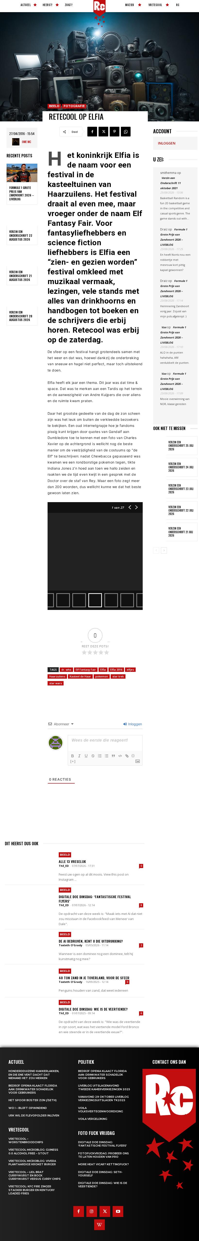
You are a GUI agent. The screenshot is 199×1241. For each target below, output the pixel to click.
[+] (73, 761)
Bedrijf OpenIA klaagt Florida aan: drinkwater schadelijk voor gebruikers (32, 1089)
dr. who (66, 669)
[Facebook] (92, 131)
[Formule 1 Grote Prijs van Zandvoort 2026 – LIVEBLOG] (22, 173)
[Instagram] (91, 1211)
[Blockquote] (113, 756)
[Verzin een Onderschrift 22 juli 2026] (159, 510)
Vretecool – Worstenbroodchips (25, 1140)
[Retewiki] (99, 1224)
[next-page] (164, 550)
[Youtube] (118, 1211)
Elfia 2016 (116, 669)
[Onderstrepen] (86, 756)
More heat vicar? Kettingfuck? (103, 1164)
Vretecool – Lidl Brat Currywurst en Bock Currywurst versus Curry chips (34, 1175)
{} (133, 755)
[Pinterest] (114, 131)
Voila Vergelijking (92, 1119)
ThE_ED (64, 866)
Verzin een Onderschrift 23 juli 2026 (180, 488)
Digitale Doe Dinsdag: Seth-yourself (100, 1173)
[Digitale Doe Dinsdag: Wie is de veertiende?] (30, 1014)
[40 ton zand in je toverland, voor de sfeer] (30, 981)
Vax (163, 327)
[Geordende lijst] (99, 756)
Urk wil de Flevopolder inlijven (33, 1115)
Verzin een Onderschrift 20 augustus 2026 (20, 316)
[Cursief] (79, 756)
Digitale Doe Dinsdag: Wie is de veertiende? (93, 1009)
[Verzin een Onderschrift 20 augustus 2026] (22, 297)
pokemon (101, 676)
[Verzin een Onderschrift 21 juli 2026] (159, 532)
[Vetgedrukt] (72, 756)
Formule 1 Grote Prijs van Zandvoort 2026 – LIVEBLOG (21, 193)
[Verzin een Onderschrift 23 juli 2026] (159, 489)
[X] (103, 131)
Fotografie (74, 106)
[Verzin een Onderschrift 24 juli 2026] (159, 467)
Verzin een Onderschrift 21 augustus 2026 (20, 275)
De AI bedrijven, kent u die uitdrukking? (91, 941)
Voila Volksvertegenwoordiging (100, 1109)
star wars (55, 683)
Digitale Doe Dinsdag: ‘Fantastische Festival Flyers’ (95, 898)
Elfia (103, 669)
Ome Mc (26, 142)
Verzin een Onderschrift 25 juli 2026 (180, 445)
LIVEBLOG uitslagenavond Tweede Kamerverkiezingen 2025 (104, 1087)
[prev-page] (156, 550)
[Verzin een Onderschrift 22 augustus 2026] (22, 217)
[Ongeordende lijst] (106, 756)
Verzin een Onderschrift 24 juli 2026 (180, 467)
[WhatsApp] (126, 131)
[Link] (127, 756)
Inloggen (134, 724)
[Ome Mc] (17, 141)
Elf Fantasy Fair (86, 669)
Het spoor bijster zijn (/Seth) (32, 1100)
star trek (118, 676)
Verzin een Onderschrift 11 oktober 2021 (170, 183)
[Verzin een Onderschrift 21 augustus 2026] (22, 257)
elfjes (130, 669)
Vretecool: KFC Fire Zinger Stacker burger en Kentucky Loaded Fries (31, 1190)
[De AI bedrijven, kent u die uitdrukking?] (30, 946)
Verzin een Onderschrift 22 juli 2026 (180, 510)
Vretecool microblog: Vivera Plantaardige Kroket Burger (32, 1162)
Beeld (54, 106)
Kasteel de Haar (80, 676)
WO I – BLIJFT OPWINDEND (27, 1108)
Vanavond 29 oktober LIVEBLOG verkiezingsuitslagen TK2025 (103, 1098)
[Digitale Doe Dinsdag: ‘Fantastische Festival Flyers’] (30, 901)
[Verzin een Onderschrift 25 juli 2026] (159, 445)
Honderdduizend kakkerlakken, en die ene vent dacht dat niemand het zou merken (33, 1074)
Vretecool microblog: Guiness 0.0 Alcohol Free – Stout (33, 1151)
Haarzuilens (57, 676)
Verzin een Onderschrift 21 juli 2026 (180, 531)
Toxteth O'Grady (70, 945)
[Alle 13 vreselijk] (30, 866)
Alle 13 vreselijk (72, 861)
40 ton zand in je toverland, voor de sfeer (94, 977)
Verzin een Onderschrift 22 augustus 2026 (20, 235)
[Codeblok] (120, 756)
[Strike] (93, 756)
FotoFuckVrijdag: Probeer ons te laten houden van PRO (103, 1155)
